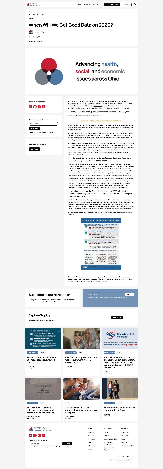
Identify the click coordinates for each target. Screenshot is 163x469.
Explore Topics (125, 432)
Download (34, 149)
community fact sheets (75, 154)
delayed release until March (121, 148)
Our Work (86, 4)
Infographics (72, 187)
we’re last (83, 168)
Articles (123, 439)
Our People (91, 439)
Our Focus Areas (112, 4)
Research (124, 442)
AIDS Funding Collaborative (108, 443)
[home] (36, 4)
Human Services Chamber (109, 449)
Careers (90, 442)
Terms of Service (130, 456)
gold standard (97, 106)
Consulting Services (110, 439)
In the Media (92, 446)
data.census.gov (80, 115)
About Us (77, 4)
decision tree (99, 212)
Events (106, 432)
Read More (117, 317)
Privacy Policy (120, 456)
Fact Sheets (96, 4)
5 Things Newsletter (127, 446)
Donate (126, 4)
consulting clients (84, 152)
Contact (90, 449)
